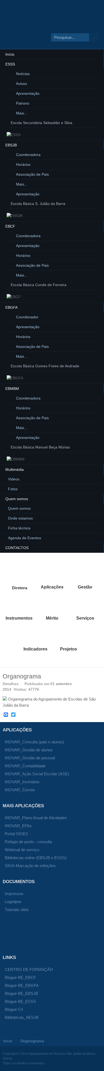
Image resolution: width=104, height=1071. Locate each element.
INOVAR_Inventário (22, 782)
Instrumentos (19, 604)
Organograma (22, 676)
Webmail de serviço (22, 849)
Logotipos (13, 901)
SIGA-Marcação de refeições (30, 865)
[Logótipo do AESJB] (43, 30)
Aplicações (52, 573)
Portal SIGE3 (16, 833)
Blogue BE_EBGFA (22, 985)
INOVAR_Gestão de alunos (29, 750)
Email (99, 683)
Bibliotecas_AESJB (22, 1017)
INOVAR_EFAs (18, 825)
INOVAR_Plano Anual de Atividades (36, 817)
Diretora (19, 573)
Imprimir (92, 683)
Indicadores (35, 635)
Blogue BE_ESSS (20, 1001)
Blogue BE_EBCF (20, 977)
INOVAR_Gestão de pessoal (30, 758)
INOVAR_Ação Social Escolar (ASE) (37, 774)
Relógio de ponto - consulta (28, 841)
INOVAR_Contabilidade (25, 766)
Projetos (69, 635)
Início (7, 1041)
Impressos (14, 893)
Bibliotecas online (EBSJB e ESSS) (35, 857)
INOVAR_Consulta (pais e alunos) (34, 742)
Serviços (85, 604)
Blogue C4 (14, 1009)
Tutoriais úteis (17, 909)
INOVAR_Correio (20, 790)
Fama (52, 604)
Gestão (85, 573)
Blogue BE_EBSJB (21, 993)
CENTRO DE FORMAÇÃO (29, 969)
